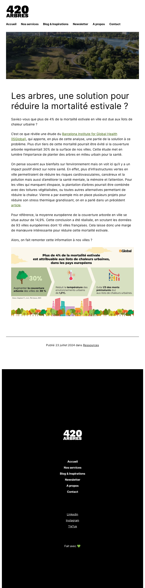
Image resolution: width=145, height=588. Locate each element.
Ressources (91, 345)
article (16, 205)
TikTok (72, 526)
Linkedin (72, 514)
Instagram (72, 520)
